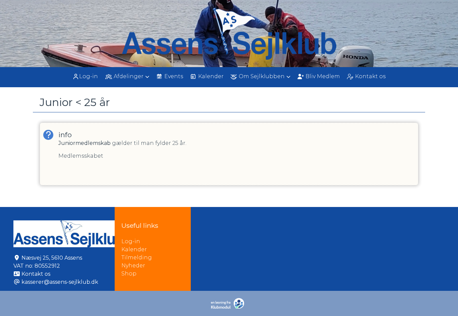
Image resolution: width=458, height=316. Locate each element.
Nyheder (133, 265)
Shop (128, 273)
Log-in (88, 76)
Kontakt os (35, 274)
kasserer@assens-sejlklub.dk (59, 282)
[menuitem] (86, 76)
